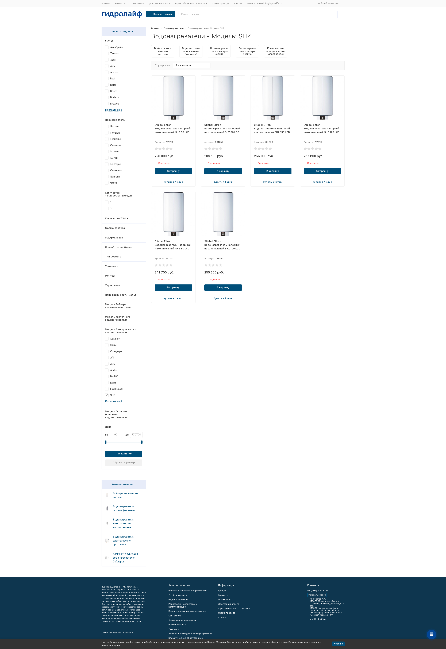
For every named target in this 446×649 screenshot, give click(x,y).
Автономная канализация (182, 620)
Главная (155, 28)
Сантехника (174, 615)
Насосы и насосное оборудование (187, 590)
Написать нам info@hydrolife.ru (264, 3)
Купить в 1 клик (173, 182)
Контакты (120, 3)
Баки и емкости (177, 624)
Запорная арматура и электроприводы (190, 633)
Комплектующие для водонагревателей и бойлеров (125, 557)
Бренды (106, 3)
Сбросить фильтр (124, 462)
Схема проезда (220, 3)
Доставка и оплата (159, 3)
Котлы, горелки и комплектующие (187, 611)
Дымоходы (174, 629)
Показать (122, 453)
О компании (137, 3)
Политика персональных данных (117, 633)
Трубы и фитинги (177, 595)
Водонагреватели (174, 28)
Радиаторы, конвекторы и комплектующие (182, 605)
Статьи (238, 3)
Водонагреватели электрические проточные (123, 540)
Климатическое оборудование (185, 638)
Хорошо (338, 643)
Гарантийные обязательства (191, 3)
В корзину (173, 171)
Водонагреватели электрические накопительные (123, 523)
